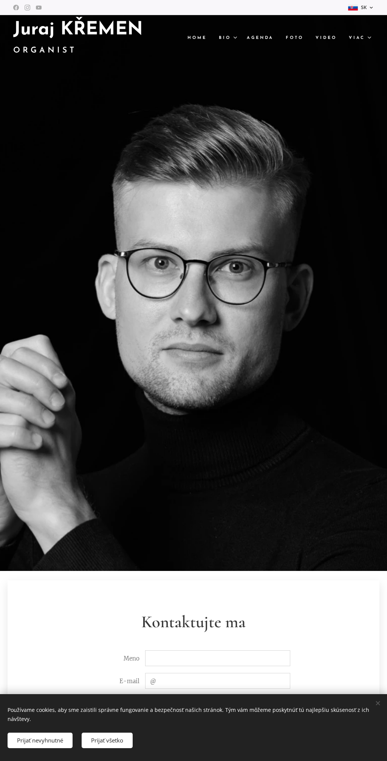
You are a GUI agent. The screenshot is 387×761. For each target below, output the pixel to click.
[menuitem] (199, 38)
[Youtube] (38, 7)
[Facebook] (16, 7)
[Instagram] (27, 7)
